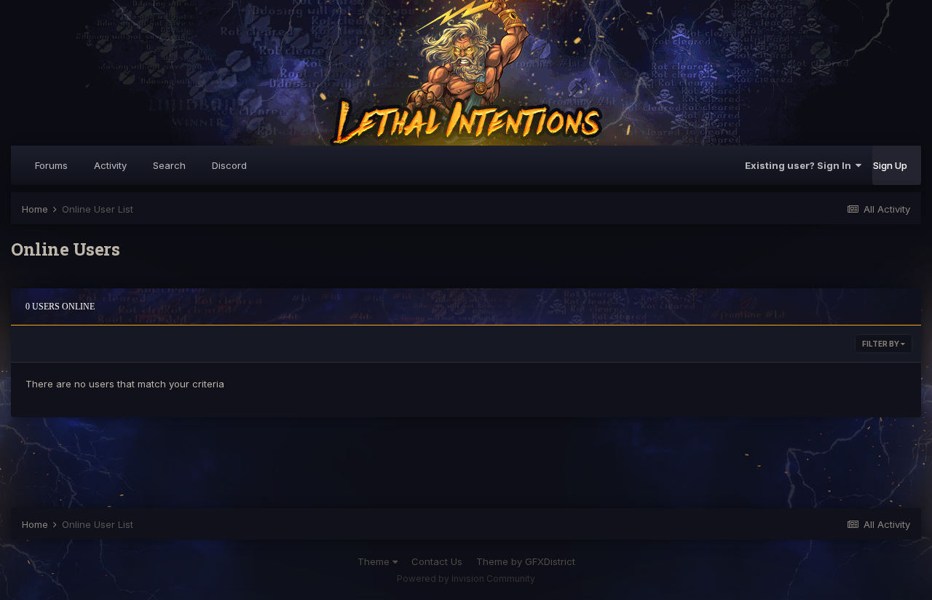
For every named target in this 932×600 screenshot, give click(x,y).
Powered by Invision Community (466, 578)
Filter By (881, 343)
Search (169, 165)
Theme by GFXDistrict (525, 561)
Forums (51, 165)
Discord (229, 165)
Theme (375, 561)
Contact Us (436, 561)
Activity (110, 165)
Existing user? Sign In (800, 165)
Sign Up (890, 165)
